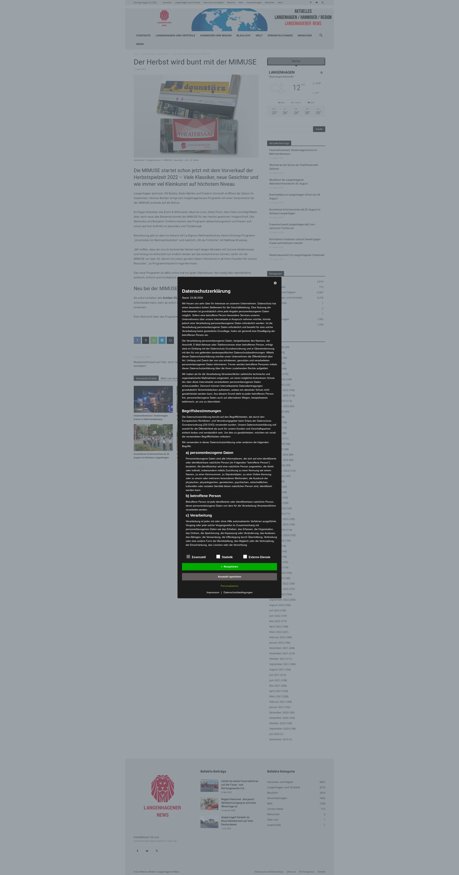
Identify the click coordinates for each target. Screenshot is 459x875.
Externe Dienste (259, 557)
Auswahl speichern (229, 576)
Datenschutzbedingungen (238, 592)
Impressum (213, 592)
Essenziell (199, 557)
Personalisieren (229, 585)
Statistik (227, 557)
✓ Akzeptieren (229, 566)
